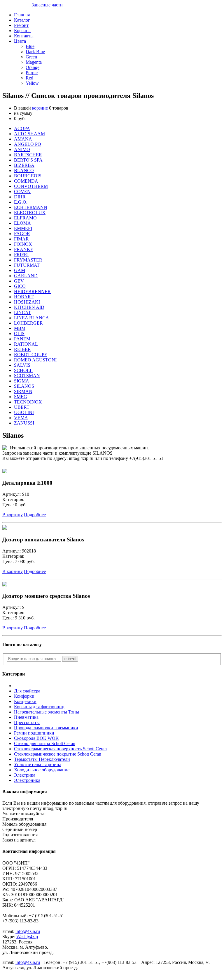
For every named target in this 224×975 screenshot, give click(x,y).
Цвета (20, 41)
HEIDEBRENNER (32, 291)
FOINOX (23, 244)
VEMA (21, 417)
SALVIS (22, 365)
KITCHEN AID (29, 307)
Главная (22, 14)
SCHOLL (23, 370)
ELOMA (22, 223)
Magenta (34, 62)
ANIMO (22, 149)
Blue (30, 46)
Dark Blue (35, 51)
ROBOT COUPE (30, 354)
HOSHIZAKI (27, 301)
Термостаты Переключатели (42, 759)
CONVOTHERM (31, 186)
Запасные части (47, 4)
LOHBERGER (28, 323)
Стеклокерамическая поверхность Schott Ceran (60, 748)
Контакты (24, 35)
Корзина (22, 30)
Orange (32, 67)
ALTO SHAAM (29, 133)
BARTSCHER (28, 154)
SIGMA (21, 380)
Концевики (25, 701)
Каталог (22, 20)
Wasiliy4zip (27, 936)
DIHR (20, 196)
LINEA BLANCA (31, 317)
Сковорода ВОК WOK (36, 738)
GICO (20, 286)
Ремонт (21, 25)
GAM (19, 270)
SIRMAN (23, 391)
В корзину (12, 514)
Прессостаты (27, 722)
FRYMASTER (28, 259)
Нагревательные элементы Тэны (46, 711)
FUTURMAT (27, 265)
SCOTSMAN (27, 375)
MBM (19, 328)
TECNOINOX (28, 401)
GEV (19, 280)
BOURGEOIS (27, 175)
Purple (32, 72)
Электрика (24, 775)
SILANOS (24, 386)
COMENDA (26, 181)
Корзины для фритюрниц (39, 706)
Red (29, 77)
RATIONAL (26, 344)
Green (31, 56)
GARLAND (26, 275)
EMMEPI (23, 228)
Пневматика (26, 717)
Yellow (32, 83)
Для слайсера (27, 690)
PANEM (22, 338)
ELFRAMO (25, 217)
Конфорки (24, 696)
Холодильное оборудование (41, 769)
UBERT (21, 407)
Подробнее (35, 514)
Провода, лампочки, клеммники (46, 727)
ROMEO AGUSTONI (35, 359)
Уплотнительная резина (37, 764)
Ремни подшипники (34, 732)
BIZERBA (24, 165)
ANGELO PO (27, 144)
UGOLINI (24, 412)
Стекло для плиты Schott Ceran (44, 743)
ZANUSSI (24, 422)
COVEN (22, 191)
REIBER (22, 349)
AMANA (23, 138)
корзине (40, 107)
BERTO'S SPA (28, 159)
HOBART (24, 296)
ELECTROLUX (30, 212)
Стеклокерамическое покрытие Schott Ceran (57, 753)
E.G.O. (20, 202)
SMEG (20, 396)
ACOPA (22, 128)
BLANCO (24, 170)
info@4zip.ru (27, 931)
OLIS (19, 333)
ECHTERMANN (30, 207)
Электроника (27, 780)
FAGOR (22, 233)
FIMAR (21, 238)
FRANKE (23, 249)
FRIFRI (21, 254)
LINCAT (22, 312)
